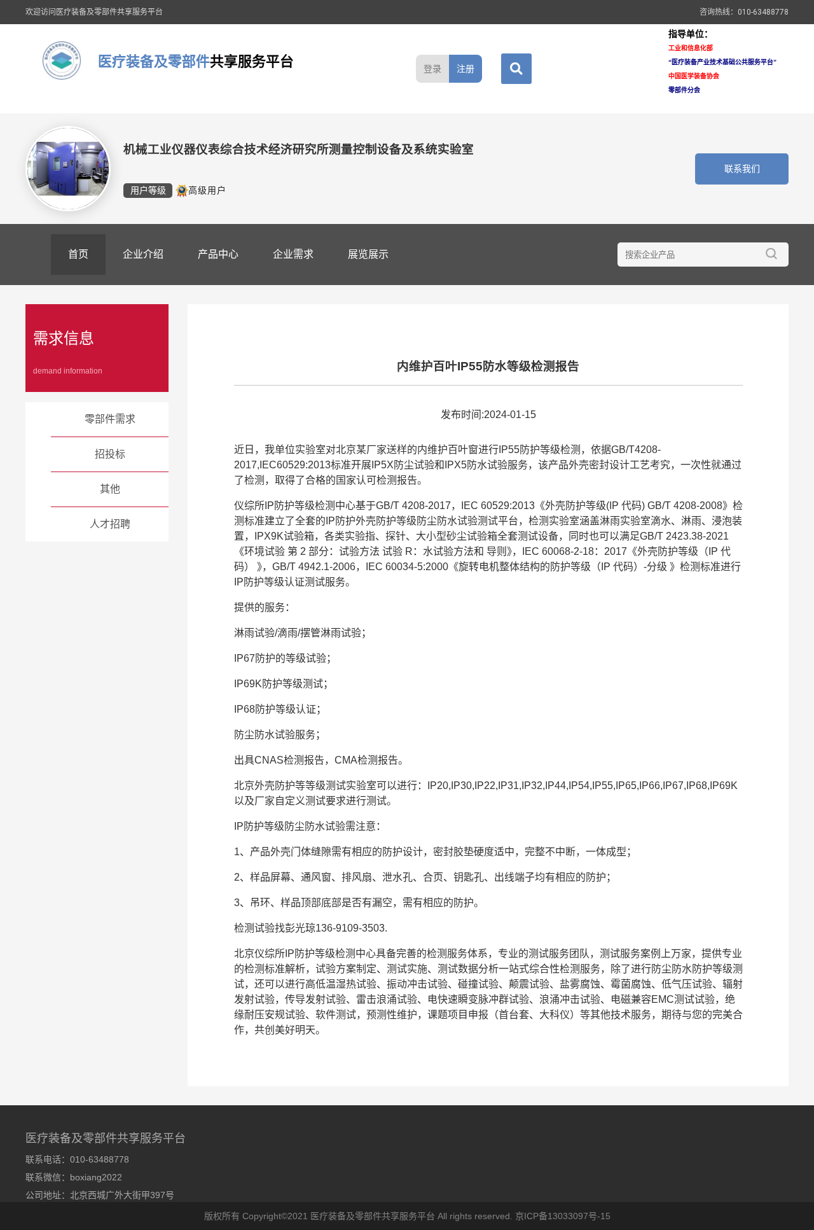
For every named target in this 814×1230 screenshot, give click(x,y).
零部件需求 (110, 419)
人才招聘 (110, 524)
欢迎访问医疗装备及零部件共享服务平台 (94, 12)
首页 (78, 254)
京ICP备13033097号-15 (562, 1216)
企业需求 (293, 254)
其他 (110, 489)
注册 (465, 69)
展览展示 (368, 254)
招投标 (110, 454)
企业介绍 (143, 254)
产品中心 (218, 254)
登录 (432, 69)
